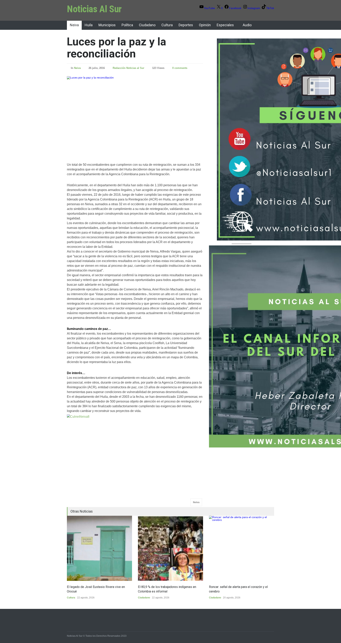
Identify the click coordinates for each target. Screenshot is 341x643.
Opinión (205, 25)
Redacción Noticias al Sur (128, 67)
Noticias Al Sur (94, 9)
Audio (247, 25)
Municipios (107, 25)
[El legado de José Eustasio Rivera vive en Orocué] (99, 548)
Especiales (225, 25)
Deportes (186, 25)
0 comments (179, 67)
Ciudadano (147, 25)
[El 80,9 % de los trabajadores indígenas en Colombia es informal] (170, 548)
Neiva (74, 25)
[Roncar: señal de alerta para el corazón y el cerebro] (241, 548)
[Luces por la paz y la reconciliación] (135, 114)
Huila (89, 25)
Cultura (167, 25)
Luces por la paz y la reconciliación (116, 47)
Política (127, 25)
